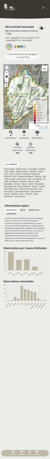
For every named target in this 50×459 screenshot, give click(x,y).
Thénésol (14, 193)
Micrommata (27, 40)
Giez (44, 176)
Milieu (23, 210)
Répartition (34, 210)
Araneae (29, 38)
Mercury (31, 181)
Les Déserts (14, 181)
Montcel (17, 184)
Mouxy (24, 184)
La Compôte (37, 179)
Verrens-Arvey (19, 196)
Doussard (26, 174)
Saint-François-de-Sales (28, 188)
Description (11, 210)
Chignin (41, 171)
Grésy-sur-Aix (22, 179)
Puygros (35, 186)
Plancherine (39, 184)
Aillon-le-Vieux (21, 169)
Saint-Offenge (36, 191)
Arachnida (15, 38)
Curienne (18, 174)
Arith (7, 171)
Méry (38, 181)
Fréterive (38, 176)
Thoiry (21, 193)
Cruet (11, 174)
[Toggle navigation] (43, 7)
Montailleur (8, 184)
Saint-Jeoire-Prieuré (22, 191)
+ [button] (6, 72)
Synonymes (11, 214)
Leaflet (41, 128)
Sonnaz (7, 193)
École (15, 176)
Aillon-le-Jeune (9, 169)
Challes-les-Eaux (22, 171)
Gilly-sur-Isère (10, 179)
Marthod (23, 181)
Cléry (6, 174)
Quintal (42, 186)
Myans (30, 184)
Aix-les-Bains (33, 169)
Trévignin (28, 193)
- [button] (6, 80)
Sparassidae (10, 40)
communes (11, 164)
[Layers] (44, 68)
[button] (6, 76)
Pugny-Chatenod (23, 186)
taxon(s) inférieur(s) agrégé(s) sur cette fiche (22, 56)
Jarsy (30, 179)
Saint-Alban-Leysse (11, 188)
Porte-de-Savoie (10, 186)
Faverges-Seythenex (25, 176)
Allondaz (42, 169)
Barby (12, 171)
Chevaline (33, 171)
